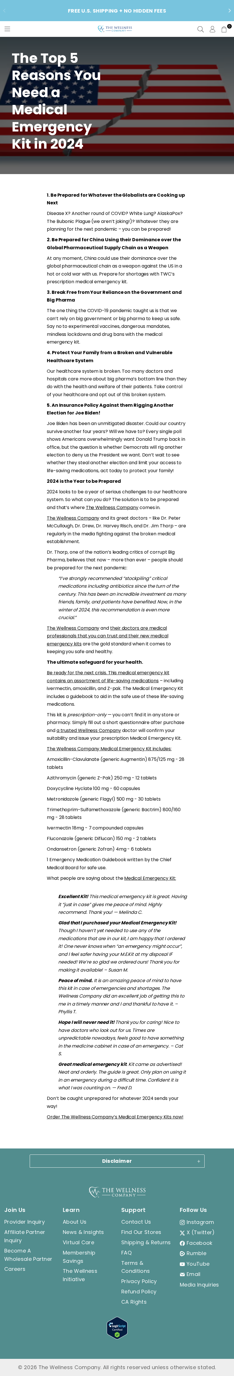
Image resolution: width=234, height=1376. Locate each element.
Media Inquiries (199, 1284)
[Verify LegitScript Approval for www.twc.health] (117, 1337)
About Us (75, 1221)
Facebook (200, 1243)
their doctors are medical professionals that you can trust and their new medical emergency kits (107, 636)
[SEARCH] (200, 29)
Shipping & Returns (146, 1242)
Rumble (196, 1253)
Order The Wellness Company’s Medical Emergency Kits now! (115, 1117)
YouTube (198, 1263)
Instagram (200, 1222)
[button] (224, 29)
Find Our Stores (141, 1232)
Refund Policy (138, 1291)
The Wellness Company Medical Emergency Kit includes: (109, 748)
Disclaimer (117, 1160)
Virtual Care (78, 1242)
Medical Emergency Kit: (150, 878)
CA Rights (134, 1301)
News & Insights (83, 1232)
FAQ (126, 1252)
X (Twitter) (201, 1232)
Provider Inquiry (24, 1221)
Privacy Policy (139, 1281)
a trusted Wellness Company (89, 730)
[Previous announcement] (4, 10)
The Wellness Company (112, 507)
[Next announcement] (229, 10)
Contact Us (136, 1221)
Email (194, 1274)
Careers (14, 1269)
